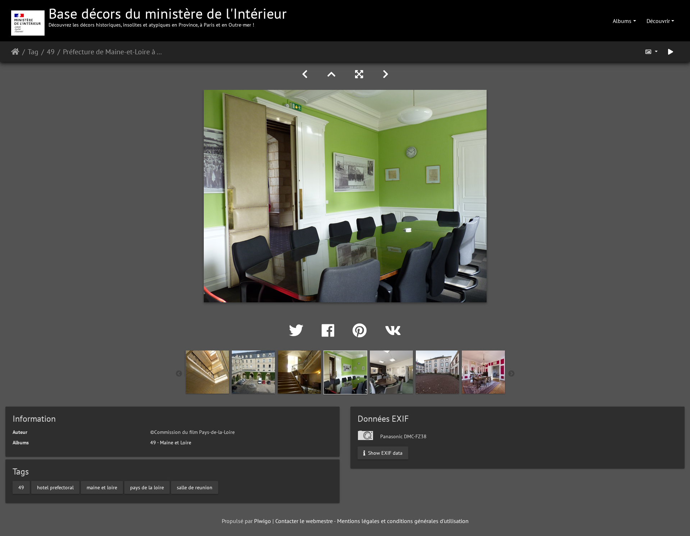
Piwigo (262, 520)
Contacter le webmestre (304, 520)
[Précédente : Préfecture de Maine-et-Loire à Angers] (306, 74)
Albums (622, 20)
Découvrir (658, 20)
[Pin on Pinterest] (361, 330)
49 (51, 51)
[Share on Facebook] (329, 330)
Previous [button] (179, 373)
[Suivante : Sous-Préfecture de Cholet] (385, 74)
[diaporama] (670, 51)
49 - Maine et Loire (170, 442)
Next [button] (511, 373)
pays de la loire (147, 487)
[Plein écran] (360, 74)
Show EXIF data (384, 452)
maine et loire (102, 487)
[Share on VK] (393, 330)
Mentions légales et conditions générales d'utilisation (403, 520)
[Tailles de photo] (651, 51)
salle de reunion (194, 487)
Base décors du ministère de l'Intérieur (168, 16)
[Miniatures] (332, 74)
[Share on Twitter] (298, 330)
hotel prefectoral (55, 487)
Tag (33, 51)
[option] (207, 372)
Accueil (15, 51)
